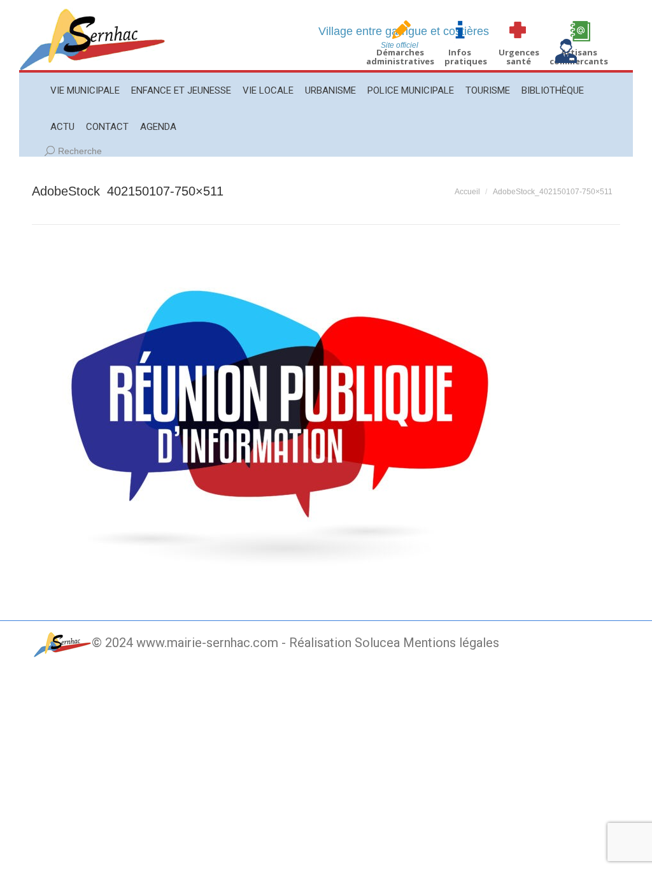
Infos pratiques (465, 56)
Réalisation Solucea (344, 642)
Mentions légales (451, 642)
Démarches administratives (400, 56)
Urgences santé (519, 56)
